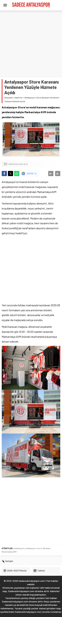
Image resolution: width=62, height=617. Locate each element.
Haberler (18, 97)
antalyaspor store (33, 548)
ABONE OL (32, 173)
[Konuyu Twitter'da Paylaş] (10, 173)
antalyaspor (19, 548)
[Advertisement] (31, 43)
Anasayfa (8, 97)
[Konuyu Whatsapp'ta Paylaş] (16, 173)
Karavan (46, 548)
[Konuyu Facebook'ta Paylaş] (4, 173)
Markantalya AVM (9, 551)
